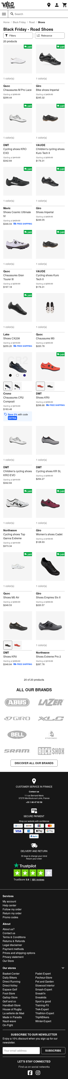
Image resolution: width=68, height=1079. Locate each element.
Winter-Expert (43, 1021)
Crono (7, 393)
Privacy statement (13, 957)
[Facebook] (30, 1073)
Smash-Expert (43, 989)
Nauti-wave (9, 1021)
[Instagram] (38, 1073)
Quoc (6, 86)
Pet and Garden (44, 981)
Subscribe (53, 1050)
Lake (6, 334)
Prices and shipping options (19, 953)
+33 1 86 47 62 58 (34, 802)
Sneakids (40, 997)
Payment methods (13, 949)
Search (19, 14)
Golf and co (9, 1001)
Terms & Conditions (14, 937)
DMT (6, 145)
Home (6, 22)
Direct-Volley (10, 985)
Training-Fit (42, 1005)
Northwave (10, 530)
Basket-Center (11, 973)
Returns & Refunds (14, 941)
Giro (38, 86)
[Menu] (4, 14)
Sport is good (43, 1001)
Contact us (34, 791)
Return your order (34, 858)
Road (32, 22)
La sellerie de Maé (13, 1013)
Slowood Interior (44, 985)
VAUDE (40, 145)
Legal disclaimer (12, 945)
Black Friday (19, 22)
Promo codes (10, 917)
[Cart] (64, 5)
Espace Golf (10, 989)
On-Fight (8, 1025)
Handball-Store (11, 1005)
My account (9, 901)
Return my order (12, 913)
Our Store (8, 961)
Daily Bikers (10, 977)
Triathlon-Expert (44, 1013)
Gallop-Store (10, 997)
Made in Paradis (12, 1017)
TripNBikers (42, 1017)
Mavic (7, 208)
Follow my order (12, 909)
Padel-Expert (43, 973)
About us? (9, 929)
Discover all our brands (34, 763)
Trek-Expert (42, 1009)
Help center (9, 905)
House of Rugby (12, 1009)
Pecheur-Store (43, 977)
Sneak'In (40, 993)
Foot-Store (9, 993)
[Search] (12, 14)
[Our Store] (48, 5)
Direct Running (11, 981)
